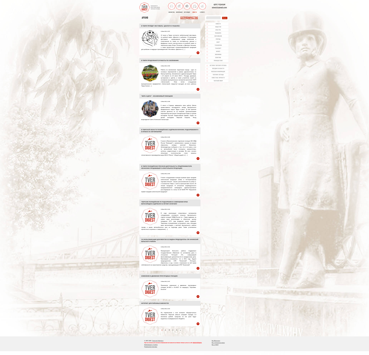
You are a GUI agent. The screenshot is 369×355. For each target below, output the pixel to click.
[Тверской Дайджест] (144, 7)
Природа (218, 39)
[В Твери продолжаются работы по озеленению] (150, 73)
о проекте (202, 12)
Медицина (218, 33)
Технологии (218, 45)
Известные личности (218, 78)
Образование (218, 36)
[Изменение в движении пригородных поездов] (150, 289)
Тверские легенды (218, 74)
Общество (218, 27)
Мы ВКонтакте (216, 340)
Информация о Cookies (151, 344)
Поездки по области (218, 68)
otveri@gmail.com (219, 7)
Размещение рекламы (150, 347)
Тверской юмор (218, 81)
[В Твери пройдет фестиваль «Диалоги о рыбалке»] (150, 38)
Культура (218, 30)
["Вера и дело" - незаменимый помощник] (150, 109)
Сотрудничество (189, 18)
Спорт (218, 42)
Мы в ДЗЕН (215, 344)
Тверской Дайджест (158, 340)
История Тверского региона (218, 65)
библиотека (172, 12)
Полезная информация (218, 71)
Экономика (218, 54)
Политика (218, 57)
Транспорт (218, 48)
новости (194, 12)
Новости (218, 24)
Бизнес (218, 51)
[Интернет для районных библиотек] (150, 316)
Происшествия (218, 60)
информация (179, 12)
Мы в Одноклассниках (218, 342)
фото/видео (187, 12)
